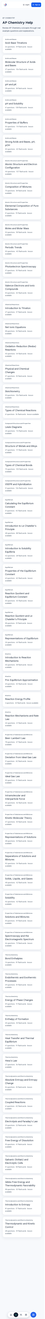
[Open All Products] (33, 1315)
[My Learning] (16, 1314)
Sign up (37, 5)
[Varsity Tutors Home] (5, 4)
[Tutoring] (21, 1314)
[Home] (11, 1314)
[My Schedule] (26, 1314)
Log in (27, 5)
